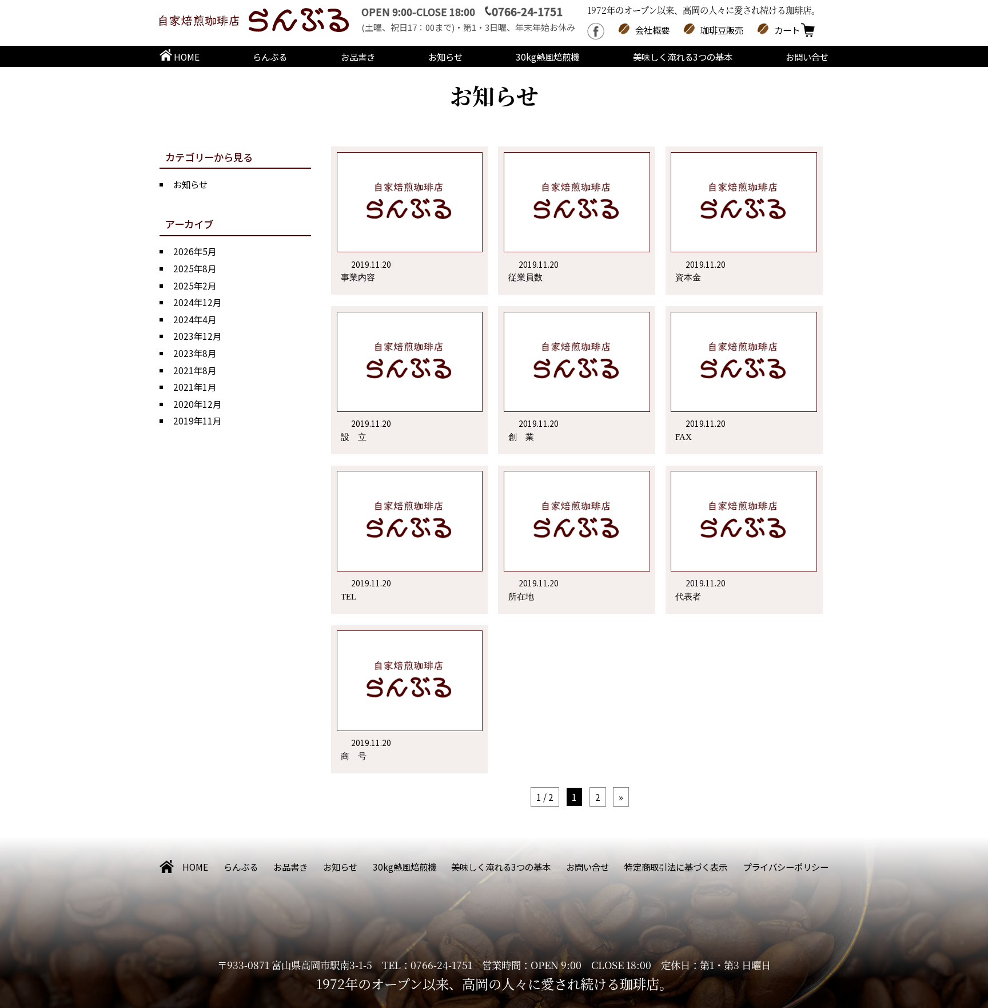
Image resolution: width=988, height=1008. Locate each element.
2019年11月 (197, 420)
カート (787, 29)
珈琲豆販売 (721, 29)
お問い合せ (807, 56)
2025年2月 (194, 285)
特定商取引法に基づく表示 (675, 866)
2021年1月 (194, 386)
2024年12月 (197, 302)
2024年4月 (194, 319)
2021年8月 (194, 370)
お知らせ (445, 56)
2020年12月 (197, 404)
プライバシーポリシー (785, 866)
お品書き (358, 56)
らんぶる (270, 56)
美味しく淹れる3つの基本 (682, 56)
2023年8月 (194, 353)
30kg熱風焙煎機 (547, 56)
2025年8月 (194, 268)
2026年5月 (194, 251)
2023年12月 (197, 336)
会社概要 (652, 29)
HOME (186, 56)
